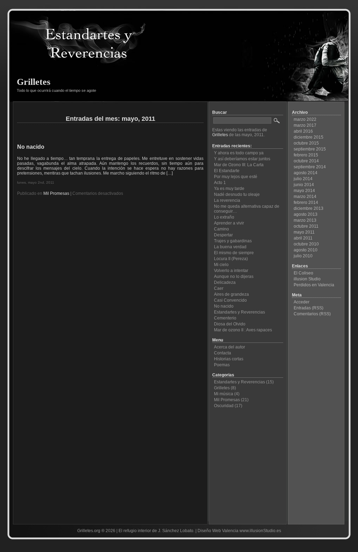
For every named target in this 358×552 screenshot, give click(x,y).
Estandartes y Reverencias (239, 312)
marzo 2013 (305, 220)
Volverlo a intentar (231, 270)
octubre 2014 (306, 161)
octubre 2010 (306, 244)
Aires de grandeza (231, 294)
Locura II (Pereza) (231, 258)
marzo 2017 (305, 125)
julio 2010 (303, 255)
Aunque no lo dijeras (233, 276)
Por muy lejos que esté (235, 176)
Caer (218, 288)
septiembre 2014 (310, 166)
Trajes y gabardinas (233, 240)
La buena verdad (230, 246)
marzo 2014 (305, 196)
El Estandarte (226, 170)
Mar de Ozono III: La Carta (239, 164)
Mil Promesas (56, 193)
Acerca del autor (229, 347)
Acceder (301, 302)
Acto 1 (220, 182)
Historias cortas (228, 358)
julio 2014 (303, 178)
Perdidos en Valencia (314, 284)
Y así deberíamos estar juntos (242, 158)
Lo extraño (224, 217)
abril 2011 (303, 238)
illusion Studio (307, 279)
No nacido (30, 147)
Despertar (223, 235)
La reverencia (227, 200)
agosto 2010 (305, 250)
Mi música (223, 393)
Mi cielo (221, 264)
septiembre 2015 (310, 149)
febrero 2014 (306, 202)
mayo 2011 (304, 232)
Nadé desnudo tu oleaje (237, 194)
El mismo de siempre (234, 252)
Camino (221, 229)
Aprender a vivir (229, 223)
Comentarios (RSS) (312, 313)
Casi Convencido (230, 300)
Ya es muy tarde (229, 188)
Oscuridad (224, 405)
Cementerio (225, 318)
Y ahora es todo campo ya (239, 152)
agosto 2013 (305, 214)
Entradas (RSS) (308, 308)
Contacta (222, 353)
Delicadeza (225, 282)
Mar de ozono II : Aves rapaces (243, 329)
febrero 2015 (306, 155)
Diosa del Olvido (229, 324)
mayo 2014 (304, 190)
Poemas (222, 364)
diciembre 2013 (308, 208)
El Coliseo (303, 273)
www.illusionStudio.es (260, 530)
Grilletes (33, 82)
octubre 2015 (306, 143)
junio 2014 (304, 184)
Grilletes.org (88, 530)
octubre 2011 (306, 226)
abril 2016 (303, 131)
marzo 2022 (305, 119)
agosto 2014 (305, 172)
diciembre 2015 (308, 137)
